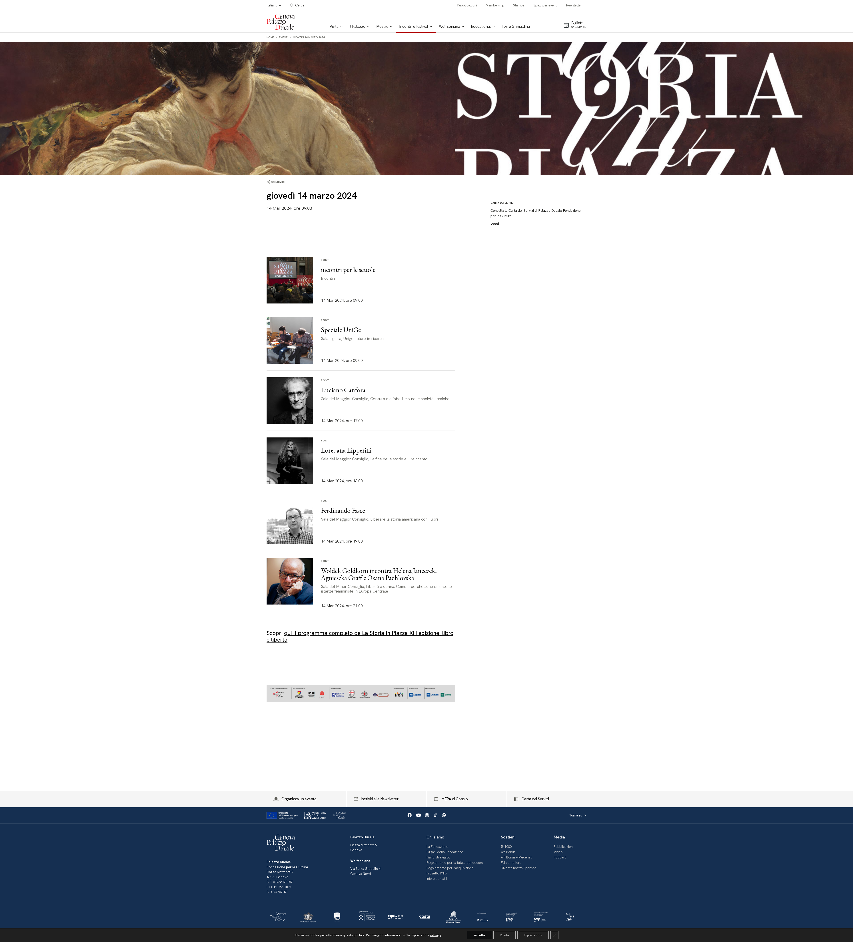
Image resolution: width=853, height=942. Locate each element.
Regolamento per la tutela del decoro (454, 862)
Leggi (494, 223)
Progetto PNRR (436, 873)
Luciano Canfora (343, 390)
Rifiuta (504, 935)
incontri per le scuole (348, 269)
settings (435, 935)
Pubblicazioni (467, 5)
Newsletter (574, 5)
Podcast (560, 857)
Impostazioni (533, 935)
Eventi (283, 37)
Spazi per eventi (545, 5)
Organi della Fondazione (444, 852)
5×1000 (506, 846)
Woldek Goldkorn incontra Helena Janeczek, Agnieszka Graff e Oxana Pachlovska (379, 574)
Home (270, 37)
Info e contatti (436, 878)
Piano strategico (438, 857)
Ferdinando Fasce (343, 510)
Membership (495, 5)
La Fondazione (437, 846)
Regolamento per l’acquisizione (450, 868)
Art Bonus (508, 852)
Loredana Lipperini (346, 450)
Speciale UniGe (341, 329)
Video (558, 852)
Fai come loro (511, 862)
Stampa (518, 5)
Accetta (479, 935)
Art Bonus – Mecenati (516, 857)
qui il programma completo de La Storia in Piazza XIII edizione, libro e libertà (360, 636)
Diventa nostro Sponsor (518, 868)
